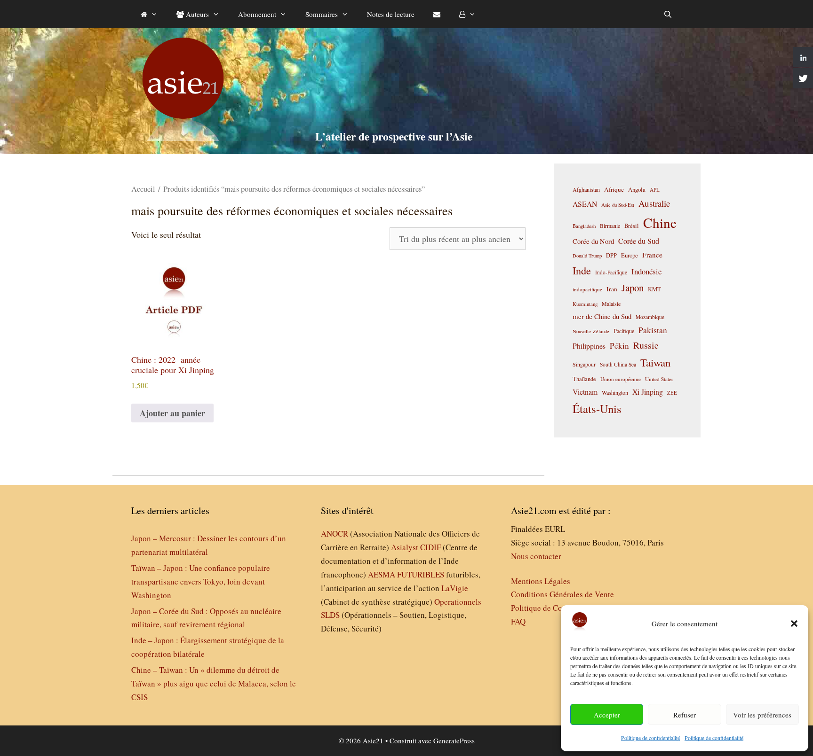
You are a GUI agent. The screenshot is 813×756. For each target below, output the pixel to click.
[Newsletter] (437, 14)
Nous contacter (536, 556)
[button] (794, 623)
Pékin (619, 345)
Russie (646, 345)
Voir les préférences (762, 714)
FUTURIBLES (420, 574)
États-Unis (597, 408)
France (652, 254)
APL (655, 189)
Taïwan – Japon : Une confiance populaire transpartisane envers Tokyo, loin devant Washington (200, 581)
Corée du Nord (593, 241)
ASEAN (585, 204)
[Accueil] (149, 14)
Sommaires (321, 14)
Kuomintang (585, 303)
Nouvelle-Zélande (591, 331)
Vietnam (585, 392)
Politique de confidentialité (650, 737)
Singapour (584, 364)
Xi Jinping (647, 392)
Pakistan (652, 330)
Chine (660, 222)
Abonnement (257, 14)
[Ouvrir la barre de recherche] (668, 14)
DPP (611, 255)
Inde (582, 270)
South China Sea (618, 364)
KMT (654, 289)
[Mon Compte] (467, 14)
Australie (654, 203)
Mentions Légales (540, 581)
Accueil (143, 189)
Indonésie (646, 271)
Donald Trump (587, 255)
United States (659, 378)
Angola (637, 190)
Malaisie (611, 303)
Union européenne (620, 378)
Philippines (589, 346)
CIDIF (430, 547)
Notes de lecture (390, 14)
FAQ (518, 621)
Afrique (614, 189)
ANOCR (334, 533)
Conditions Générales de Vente (562, 594)
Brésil (631, 226)
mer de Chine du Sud (602, 316)
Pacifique (624, 331)
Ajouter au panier (172, 413)
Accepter (607, 714)
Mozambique (650, 316)
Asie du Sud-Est (617, 204)
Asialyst (404, 547)
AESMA (381, 574)
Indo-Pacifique (611, 272)
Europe (629, 255)
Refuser (684, 714)
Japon (633, 287)
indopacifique (587, 289)
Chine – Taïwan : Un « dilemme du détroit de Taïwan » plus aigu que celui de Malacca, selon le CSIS (213, 683)
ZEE (672, 393)
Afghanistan (586, 189)
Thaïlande (584, 378)
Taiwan (655, 362)
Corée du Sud (638, 241)
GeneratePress (454, 740)
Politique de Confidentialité (556, 607)
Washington (615, 392)
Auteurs (196, 14)
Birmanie (610, 225)
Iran (611, 289)
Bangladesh (584, 226)
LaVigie (454, 588)
